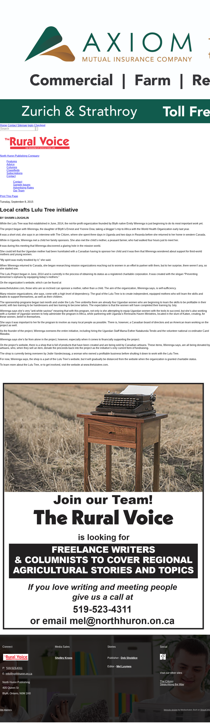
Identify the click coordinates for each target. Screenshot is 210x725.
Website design (171, 710)
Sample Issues (21, 184)
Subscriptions (14, 173)
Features (12, 161)
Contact (12, 125)
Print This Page (9, 196)
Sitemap (22, 125)
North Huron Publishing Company (19, 155)
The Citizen (166, 681)
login (30, 125)
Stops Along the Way (172, 684)
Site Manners (6, 710)
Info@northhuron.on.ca (19, 673)
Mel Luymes (123, 666)
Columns (12, 167)
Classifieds (13, 170)
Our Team (18, 190)
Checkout (39, 125)
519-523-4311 (14, 668)
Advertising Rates (23, 187)
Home (3, 125)
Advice (11, 164)
